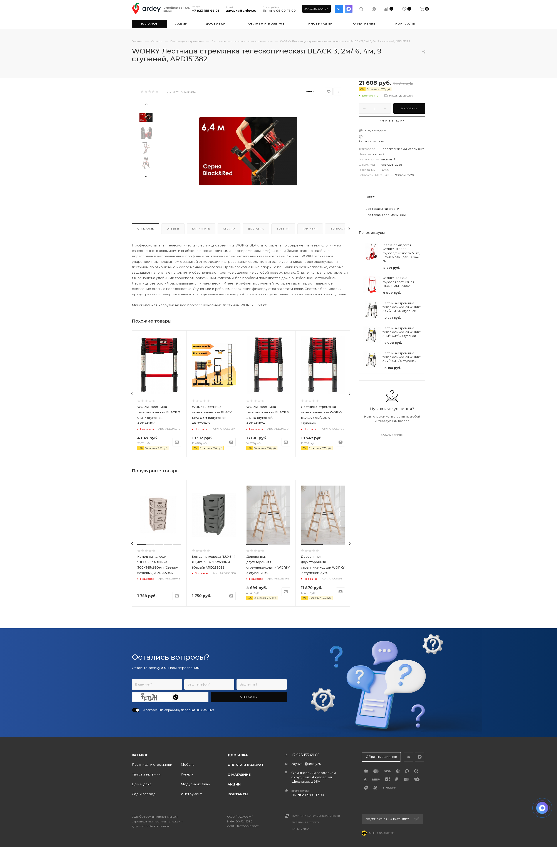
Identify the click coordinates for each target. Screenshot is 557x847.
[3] (149, 91)
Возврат (283, 228)
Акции (234, 784)
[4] (153, 91)
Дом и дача (141, 784)
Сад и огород (144, 794)
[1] (142, 91)
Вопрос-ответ (342, 228)
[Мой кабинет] (374, 9)
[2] (146, 91)
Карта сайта (300, 828)
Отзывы (173, 228)
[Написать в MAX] (542, 808)
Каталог (140, 755)
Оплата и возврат (246, 765)
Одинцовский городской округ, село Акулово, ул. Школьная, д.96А (313, 777)
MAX (348, 9)
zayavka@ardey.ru (241, 11)
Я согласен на (178, 710)
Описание (145, 228)
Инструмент (191, 794)
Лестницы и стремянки (152, 764)
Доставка (255, 228)
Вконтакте (339, 9)
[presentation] (146, 104)
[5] (157, 91)
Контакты (238, 794)
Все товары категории (382, 208)
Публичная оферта (306, 822)
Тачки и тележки (146, 774)
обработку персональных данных (189, 710)
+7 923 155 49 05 (206, 11)
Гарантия (310, 228)
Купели (187, 774)
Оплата (229, 228)
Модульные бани (195, 784)
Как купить (201, 228)
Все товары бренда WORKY (386, 214)
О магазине (239, 774)
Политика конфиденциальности (316, 815)
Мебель (187, 764)
